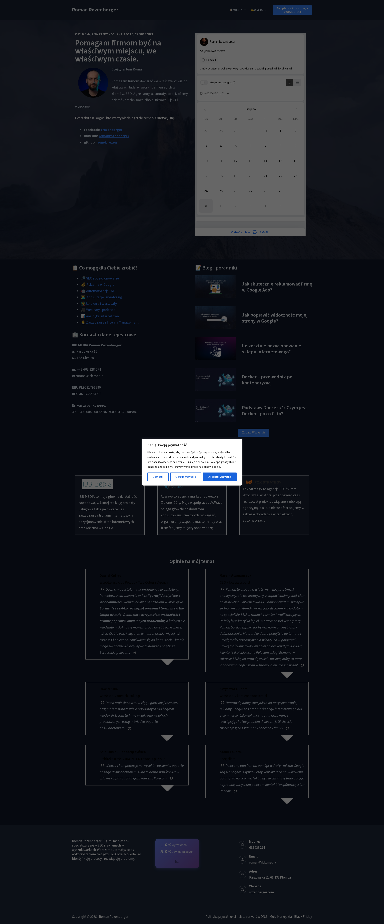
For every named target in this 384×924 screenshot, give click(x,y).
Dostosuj (158, 477)
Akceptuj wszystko (219, 477)
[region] (192, 462)
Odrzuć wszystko (185, 477)
